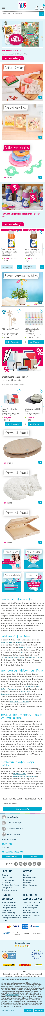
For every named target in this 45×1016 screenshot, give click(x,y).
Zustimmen (39, 1011)
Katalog (26, 875)
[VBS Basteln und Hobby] (22, 5)
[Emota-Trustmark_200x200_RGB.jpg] (37, 955)
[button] (3, 249)
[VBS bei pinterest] (25, 864)
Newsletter (27, 883)
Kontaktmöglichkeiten (30, 913)
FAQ (24, 888)
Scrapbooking (5, 694)
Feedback (33, 857)
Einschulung (20, 657)
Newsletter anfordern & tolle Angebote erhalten (22, 799)
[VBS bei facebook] (16, 864)
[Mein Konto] (36, 7)
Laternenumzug (33, 657)
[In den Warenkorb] (19, 267)
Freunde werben (28, 880)
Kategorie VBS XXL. (19, 774)
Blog (22, 652)
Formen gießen (26, 692)
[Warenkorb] (41, 7)
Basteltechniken (6, 642)
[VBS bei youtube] (30, 864)
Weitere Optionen (8, 1011)
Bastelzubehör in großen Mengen (24, 776)
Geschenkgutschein (29, 878)
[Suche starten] (41, 13)
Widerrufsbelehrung (8, 913)
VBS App (4, 920)
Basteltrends (19, 642)
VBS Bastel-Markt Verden (10, 885)
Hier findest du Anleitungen (19, 702)
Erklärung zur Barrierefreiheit (11, 918)
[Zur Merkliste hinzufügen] (19, 232)
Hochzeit (4, 657)
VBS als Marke (6, 883)
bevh (9, 952)
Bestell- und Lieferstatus (31, 915)
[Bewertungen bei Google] (22, 945)
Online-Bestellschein (9, 903)
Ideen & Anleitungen (30, 885)
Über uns (5, 875)
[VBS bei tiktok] (34, 864)
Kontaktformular (11, 857)
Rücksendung (6, 910)
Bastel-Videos (29, 687)
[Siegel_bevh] (9, 956)
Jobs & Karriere (7, 878)
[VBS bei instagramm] (21, 864)
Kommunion (12, 657)
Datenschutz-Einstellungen (11, 915)
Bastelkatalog (24, 647)
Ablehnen (29, 1011)
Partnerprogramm (8, 880)
